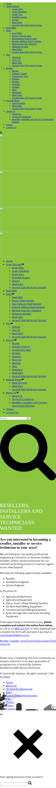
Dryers (15, 20)
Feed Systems (18, 103)
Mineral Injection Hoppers (24, 44)
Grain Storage (12, 6)
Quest (6, 676)
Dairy (8, 30)
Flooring (16, 84)
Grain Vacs (17, 14)
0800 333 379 (21, 628)
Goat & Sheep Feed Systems (21, 695)
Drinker (15, 79)
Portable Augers (19, 17)
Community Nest (20, 76)
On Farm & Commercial (19, 689)
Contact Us (11, 127)
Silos (14, 90)
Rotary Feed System (21, 36)
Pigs (8, 55)
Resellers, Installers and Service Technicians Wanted (29, 404)
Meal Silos (17, 22)
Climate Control (19, 73)
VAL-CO (16, 60)
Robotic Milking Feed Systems (26, 41)
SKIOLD (16, 57)
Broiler (15, 71)
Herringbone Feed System (24, 38)
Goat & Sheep (12, 100)
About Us (10, 111)
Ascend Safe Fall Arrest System (27, 25)
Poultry (9, 68)
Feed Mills (11, 28)
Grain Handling (19, 11)
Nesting (15, 87)
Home (9, 3)
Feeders (15, 81)
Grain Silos (17, 9)
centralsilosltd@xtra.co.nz (14, 635)
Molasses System (20, 46)
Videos (9, 124)
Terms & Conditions (21, 116)
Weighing (16, 92)
